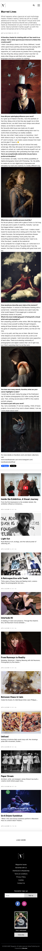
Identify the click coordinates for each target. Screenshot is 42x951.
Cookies (21, 880)
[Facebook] (18, 903)
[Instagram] (24, 903)
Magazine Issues (21, 864)
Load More (21, 840)
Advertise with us (21, 867)
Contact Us (21, 883)
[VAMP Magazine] (3, 5)
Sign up (31, 895)
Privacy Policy (21, 877)
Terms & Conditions (21, 874)
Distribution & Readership (21, 871)
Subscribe (21, 935)
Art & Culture (6, 33)
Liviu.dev (24, 948)
